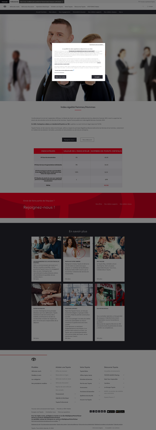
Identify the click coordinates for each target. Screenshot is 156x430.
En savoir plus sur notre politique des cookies (64, 70)
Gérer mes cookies (60, 77)
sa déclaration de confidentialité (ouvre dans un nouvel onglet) (81, 51)
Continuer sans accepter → (97, 44)
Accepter (97, 77)
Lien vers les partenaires (59, 72)
